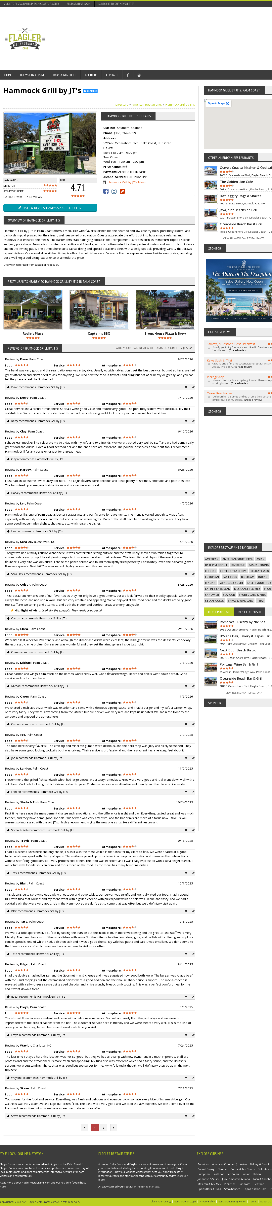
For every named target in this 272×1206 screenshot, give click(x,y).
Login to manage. (149, 1186)
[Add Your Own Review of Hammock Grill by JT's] (193, 387)
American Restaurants (147, 104)
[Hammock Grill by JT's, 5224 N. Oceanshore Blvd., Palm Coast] (41, 143)
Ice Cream (247, 577)
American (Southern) (237, 559)
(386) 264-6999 (125, 133)
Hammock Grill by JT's (180, 104)
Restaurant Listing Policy (232, 1201)
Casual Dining (259, 565)
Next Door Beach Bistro (238, 650)
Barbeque (238, 565)
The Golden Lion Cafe (236, 182)
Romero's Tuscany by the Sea (242, 622)
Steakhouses (214, 601)
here (3, 1186)
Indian (262, 577)
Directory (121, 104)
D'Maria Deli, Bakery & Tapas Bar (245, 636)
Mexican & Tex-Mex (247, 589)
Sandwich (212, 595)
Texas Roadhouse (219, 393)
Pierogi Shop (215, 377)
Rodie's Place (33, 333)
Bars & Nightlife (64, 75)
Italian (210, 583)
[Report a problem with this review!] (186, 387)
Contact (112, 75)
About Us (91, 75)
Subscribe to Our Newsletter (116, 4)
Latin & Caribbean (217, 589)
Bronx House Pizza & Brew (165, 333)
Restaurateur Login (79, 4)
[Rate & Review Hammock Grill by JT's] (59, 143)
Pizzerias (230, 1184)
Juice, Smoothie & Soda (236, 1179)
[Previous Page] (84, 1127)
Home (8, 75)
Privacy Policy (207, 1201)
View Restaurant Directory (244, 692)
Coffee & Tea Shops (233, 571)
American (211, 559)
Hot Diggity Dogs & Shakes (240, 196)
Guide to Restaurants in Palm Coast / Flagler (31, 4)
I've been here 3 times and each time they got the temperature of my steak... (241, 398)
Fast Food (230, 577)
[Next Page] (113, 1127)
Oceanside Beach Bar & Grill (241, 224)
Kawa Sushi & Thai (219, 360)
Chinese (210, 571)
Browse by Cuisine (32, 75)
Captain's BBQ (99, 333)
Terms (252, 1201)
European (212, 577)
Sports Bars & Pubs (252, 595)
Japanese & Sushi (231, 583)
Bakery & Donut (216, 565)
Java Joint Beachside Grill (238, 210)
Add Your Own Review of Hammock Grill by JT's (152, 348)
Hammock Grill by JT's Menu (127, 182)
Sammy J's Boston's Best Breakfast (231, 344)
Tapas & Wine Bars (240, 601)
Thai (260, 601)
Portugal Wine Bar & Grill (239, 664)
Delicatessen (259, 571)
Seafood (229, 595)
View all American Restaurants (243, 238)
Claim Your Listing (161, 1201)
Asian (260, 559)
